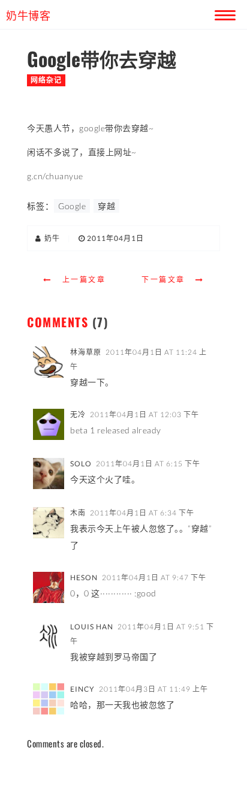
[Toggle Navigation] (223, 13)
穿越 (106, 206)
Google (72, 206)
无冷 (78, 414)
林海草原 (85, 352)
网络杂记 (46, 80)
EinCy (82, 689)
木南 (78, 512)
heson (84, 577)
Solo (81, 463)
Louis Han (91, 626)
